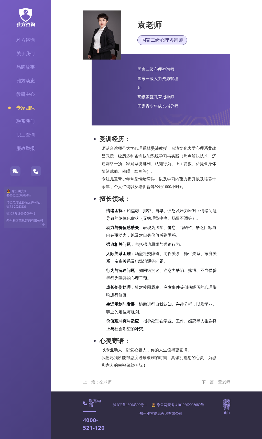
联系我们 (25, 121)
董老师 (224, 382)
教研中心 (25, 94)
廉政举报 (25, 148)
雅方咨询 (25, 40)
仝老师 (105, 382)
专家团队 (25, 108)
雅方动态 (25, 80)
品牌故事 (25, 67)
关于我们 (25, 53)
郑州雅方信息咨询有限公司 (24, 220)
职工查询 (25, 135)
